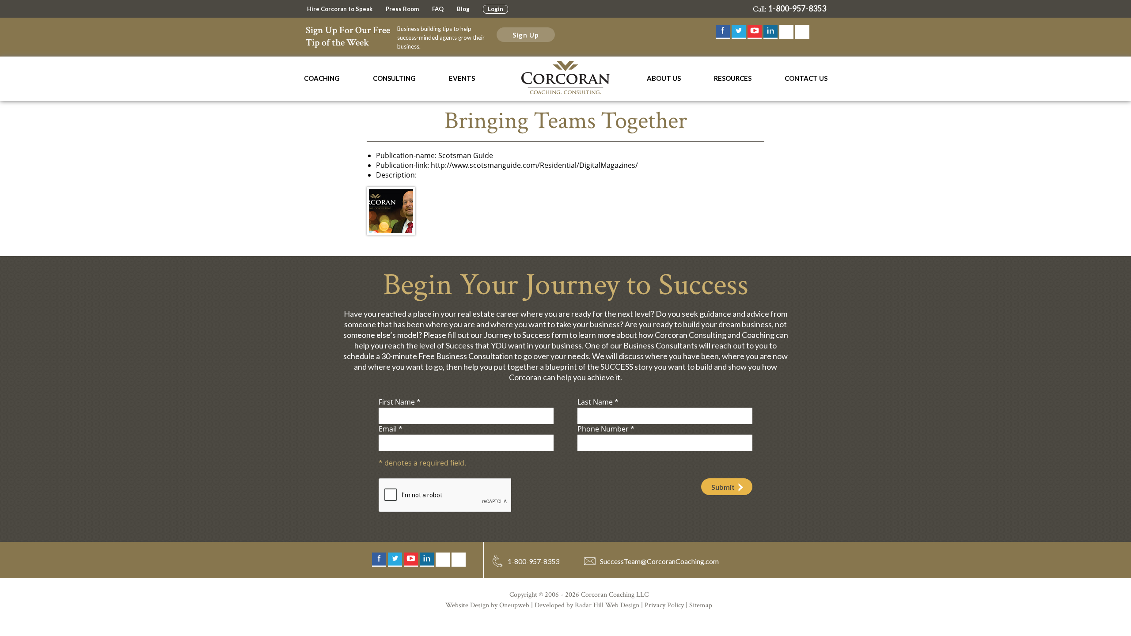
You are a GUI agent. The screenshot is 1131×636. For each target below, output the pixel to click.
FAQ (438, 8)
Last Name (598, 402)
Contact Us (806, 78)
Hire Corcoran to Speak (339, 8)
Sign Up (525, 35)
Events (462, 78)
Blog (463, 8)
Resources (732, 78)
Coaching (322, 78)
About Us (664, 78)
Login (495, 8)
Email (390, 429)
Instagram (786, 32)
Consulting (394, 78)
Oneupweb (514, 605)
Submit (723, 487)
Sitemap (700, 605)
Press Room (402, 8)
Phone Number (605, 429)
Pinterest (802, 32)
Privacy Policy (664, 605)
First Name (400, 402)
